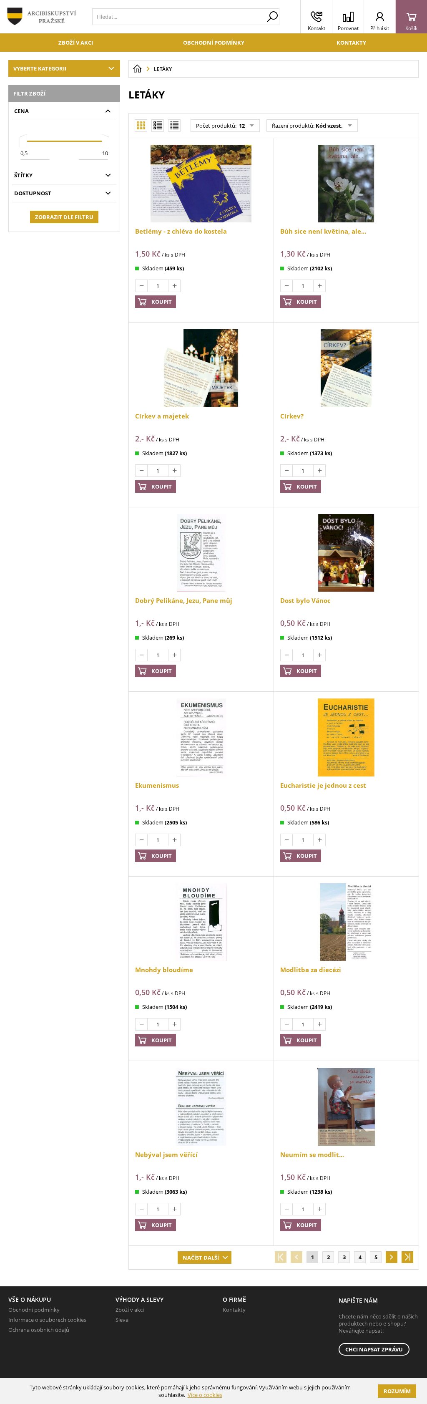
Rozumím (397, 1391)
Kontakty (351, 42)
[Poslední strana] (407, 1257)
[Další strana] (391, 1257)
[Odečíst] (141, 286)
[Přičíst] (174, 286)
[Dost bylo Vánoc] (346, 553)
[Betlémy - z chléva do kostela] (201, 183)
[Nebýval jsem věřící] (201, 1106)
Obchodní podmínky (213, 42)
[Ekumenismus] (201, 737)
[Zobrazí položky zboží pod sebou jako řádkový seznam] (157, 125)
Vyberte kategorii (39, 68)
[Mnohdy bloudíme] (201, 922)
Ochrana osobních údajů (38, 1329)
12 (241, 125)
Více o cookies (205, 1395)
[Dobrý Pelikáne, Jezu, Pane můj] (201, 553)
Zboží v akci (75, 42)
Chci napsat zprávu (374, 1349)
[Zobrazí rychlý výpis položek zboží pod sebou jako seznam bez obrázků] (174, 125)
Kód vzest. (329, 125)
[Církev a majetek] (201, 368)
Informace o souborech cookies (47, 1319)
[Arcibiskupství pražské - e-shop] (137, 68)
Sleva (122, 1319)
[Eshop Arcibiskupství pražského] (44, 16)
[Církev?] (346, 368)
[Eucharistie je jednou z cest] (346, 737)
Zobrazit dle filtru (64, 217)
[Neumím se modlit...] (346, 1106)
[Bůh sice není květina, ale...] (346, 183)
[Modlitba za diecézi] (346, 922)
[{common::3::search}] (272, 16)
